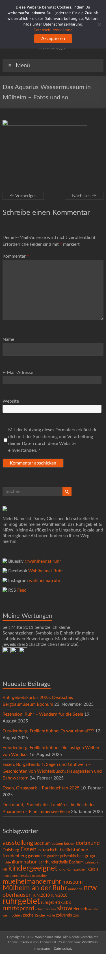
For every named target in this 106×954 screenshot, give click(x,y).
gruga (90, 856)
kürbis (93, 869)
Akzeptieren (53, 38)
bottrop (57, 843)
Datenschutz (63, 948)
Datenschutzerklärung (53, 30)
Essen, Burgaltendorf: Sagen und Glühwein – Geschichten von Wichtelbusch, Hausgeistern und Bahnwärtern (52, 771)
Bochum (42, 843)
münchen (75, 889)
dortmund (88, 843)
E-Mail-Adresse (18, 372)
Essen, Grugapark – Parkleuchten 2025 (41, 788)
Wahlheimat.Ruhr (45, 571)
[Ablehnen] (99, 24)
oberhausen (17, 895)
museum (72, 882)
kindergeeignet (33, 868)
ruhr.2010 (41, 896)
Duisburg (11, 850)
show (64, 908)
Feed (22, 590)
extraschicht (48, 850)
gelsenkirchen (72, 856)
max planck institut (17, 875)
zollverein (64, 915)
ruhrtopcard (18, 908)
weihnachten (12, 915)
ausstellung (18, 843)
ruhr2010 (59, 896)
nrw (90, 888)
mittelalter (39, 875)
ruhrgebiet (21, 901)
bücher (69, 843)
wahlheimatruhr (44, 580)
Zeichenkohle (45, 915)
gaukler (53, 856)
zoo (76, 915)
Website (11, 401)
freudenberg (15, 856)
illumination (25, 862)
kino (62, 869)
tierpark (80, 909)
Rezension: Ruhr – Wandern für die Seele (43, 714)
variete (93, 909)
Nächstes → (84, 196)
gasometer (37, 856)
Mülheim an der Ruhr (35, 888)
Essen (28, 849)
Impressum (42, 948)
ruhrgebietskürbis (56, 903)
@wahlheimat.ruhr (43, 561)
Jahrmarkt (92, 862)
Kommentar (16, 256)
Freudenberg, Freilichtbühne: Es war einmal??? (48, 731)
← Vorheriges (23, 196)
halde (7, 862)
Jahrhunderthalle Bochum (61, 862)
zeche (28, 915)
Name (8, 339)
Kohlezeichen (76, 869)
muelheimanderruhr (32, 881)
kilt (5, 869)
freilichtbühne (74, 850)
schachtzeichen (45, 909)
